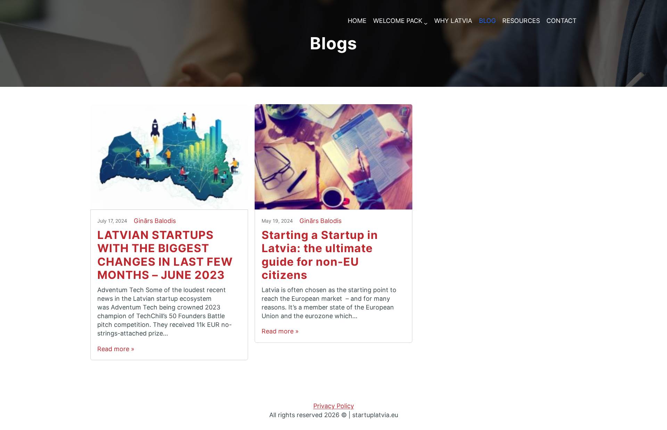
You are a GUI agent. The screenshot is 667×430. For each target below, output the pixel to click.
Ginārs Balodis (155, 220)
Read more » (115, 349)
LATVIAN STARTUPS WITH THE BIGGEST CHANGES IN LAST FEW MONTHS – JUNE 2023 (165, 255)
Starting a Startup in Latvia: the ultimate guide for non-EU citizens (320, 255)
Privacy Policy (333, 406)
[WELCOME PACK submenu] (426, 21)
